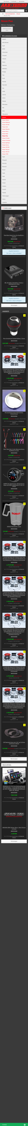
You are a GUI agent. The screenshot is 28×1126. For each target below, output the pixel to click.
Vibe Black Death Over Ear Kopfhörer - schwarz (14, 236)
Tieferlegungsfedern (7, 29)
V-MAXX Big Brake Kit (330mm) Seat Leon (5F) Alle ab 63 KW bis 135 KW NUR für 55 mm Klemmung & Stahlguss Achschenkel (14, 559)
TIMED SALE (7, 208)
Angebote (5, 311)
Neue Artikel (6, 765)
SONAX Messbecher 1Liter (14, 526)
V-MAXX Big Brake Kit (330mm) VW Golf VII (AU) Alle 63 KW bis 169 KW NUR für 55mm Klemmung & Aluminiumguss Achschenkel (14, 669)
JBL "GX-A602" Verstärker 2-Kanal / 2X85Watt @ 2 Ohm (14, 283)
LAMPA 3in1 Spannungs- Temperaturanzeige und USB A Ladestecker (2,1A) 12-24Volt (14, 485)
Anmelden (21, 1)
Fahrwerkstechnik (10, 36)
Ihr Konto (13, 1)
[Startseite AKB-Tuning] (14, 6)
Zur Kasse (6, 1)
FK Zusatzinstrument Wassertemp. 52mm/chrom (14, 413)
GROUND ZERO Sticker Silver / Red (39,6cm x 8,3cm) (14, 828)
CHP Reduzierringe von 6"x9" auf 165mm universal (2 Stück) (14, 743)
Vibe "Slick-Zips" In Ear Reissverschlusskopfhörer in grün (14, 449)
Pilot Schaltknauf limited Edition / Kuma (14, 338)
